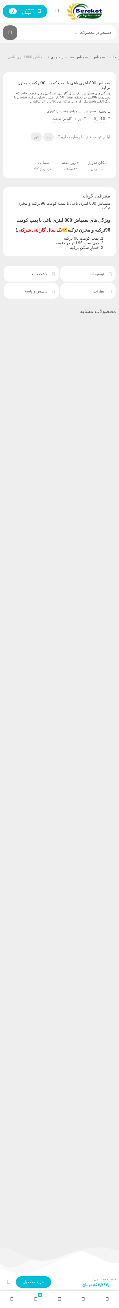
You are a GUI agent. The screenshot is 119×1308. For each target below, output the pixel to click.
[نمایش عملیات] (8, 1282)
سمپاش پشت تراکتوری (69, 57)
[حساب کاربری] (57, 10)
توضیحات (97, 274)
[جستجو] (10, 32)
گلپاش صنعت (62, 119)
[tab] (88, 274)
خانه (112, 57)
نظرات (99, 291)
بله (49, 137)
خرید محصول (33, 1282)
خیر (36, 137)
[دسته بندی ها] (59, 1299)
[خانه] (107, 1299)
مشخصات (40, 274)
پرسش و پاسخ (37, 291)
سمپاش (98, 57)
